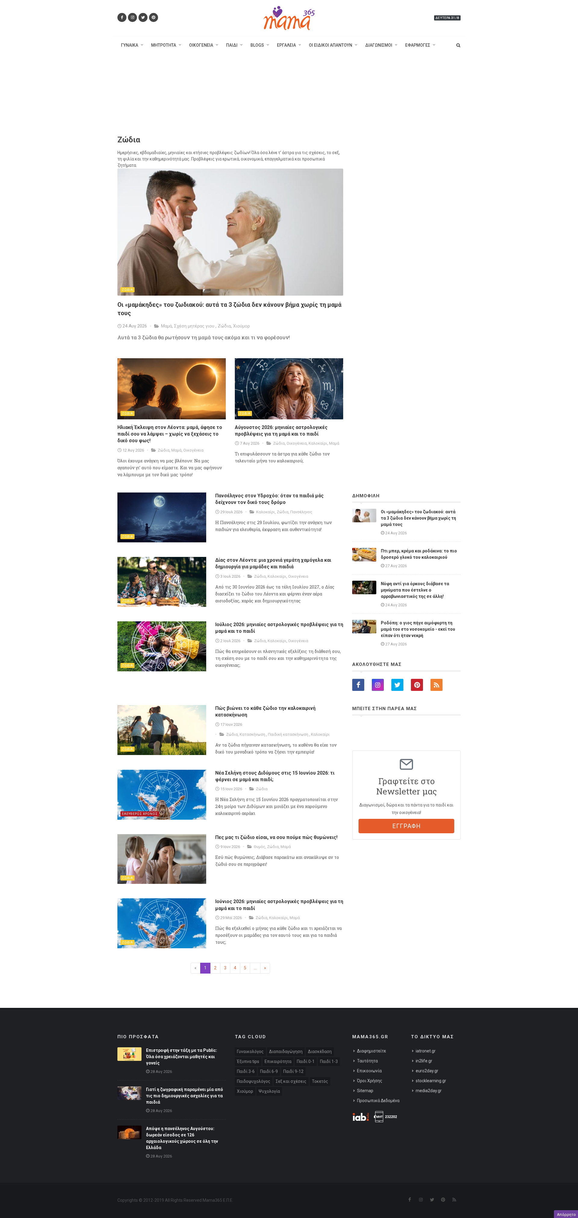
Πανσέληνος (301, 512)
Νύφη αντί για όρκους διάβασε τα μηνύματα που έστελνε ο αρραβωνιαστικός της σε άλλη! (415, 590)
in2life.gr (424, 1060)
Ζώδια (224, 326)
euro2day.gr (427, 1070)
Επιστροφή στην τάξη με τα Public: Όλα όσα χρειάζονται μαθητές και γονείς (181, 1056)
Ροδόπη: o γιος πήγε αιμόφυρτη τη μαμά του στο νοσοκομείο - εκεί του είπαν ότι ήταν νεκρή (418, 629)
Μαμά (166, 326)
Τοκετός (320, 1081)
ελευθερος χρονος (140, 814)
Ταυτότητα (367, 1060)
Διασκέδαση (320, 1051)
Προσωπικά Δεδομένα (378, 1100)
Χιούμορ (241, 326)
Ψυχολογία (269, 1091)
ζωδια (127, 289)
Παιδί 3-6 (246, 1071)
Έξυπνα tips (248, 1061)
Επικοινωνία (369, 1070)
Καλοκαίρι (318, 443)
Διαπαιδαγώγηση (286, 1051)
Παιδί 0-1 (306, 1061)
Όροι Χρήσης (369, 1080)
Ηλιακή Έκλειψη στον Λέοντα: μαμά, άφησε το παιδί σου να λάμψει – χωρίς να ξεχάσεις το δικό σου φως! (169, 434)
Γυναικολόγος (250, 1051)
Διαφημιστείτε (371, 1051)
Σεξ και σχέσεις (291, 1081)
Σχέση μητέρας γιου (195, 326)
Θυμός (259, 846)
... (255, 967)
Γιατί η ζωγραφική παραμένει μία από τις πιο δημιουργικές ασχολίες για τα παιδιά (184, 1096)
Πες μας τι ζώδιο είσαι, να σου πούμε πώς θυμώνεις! (276, 837)
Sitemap (365, 1090)
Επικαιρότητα (278, 1061)
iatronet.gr (426, 1051)
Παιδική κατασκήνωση (288, 734)
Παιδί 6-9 (269, 1071)
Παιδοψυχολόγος (253, 1081)
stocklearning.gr (431, 1080)
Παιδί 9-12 (293, 1071)
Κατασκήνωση (253, 734)
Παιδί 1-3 (329, 1061)
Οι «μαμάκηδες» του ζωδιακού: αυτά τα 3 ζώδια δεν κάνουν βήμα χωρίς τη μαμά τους (418, 518)
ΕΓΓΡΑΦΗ (406, 826)
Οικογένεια (193, 450)
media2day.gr (429, 1090)
